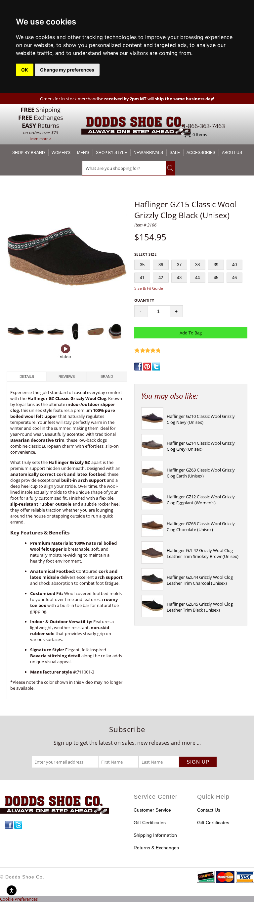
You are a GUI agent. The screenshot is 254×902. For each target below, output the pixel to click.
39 (216, 264)
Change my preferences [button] (67, 70)
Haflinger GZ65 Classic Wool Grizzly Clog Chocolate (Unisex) (201, 526)
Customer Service (152, 810)
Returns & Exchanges (156, 847)
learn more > (40, 138)
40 (234, 264)
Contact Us (208, 810)
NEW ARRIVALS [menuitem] (148, 152)
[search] (124, 168)
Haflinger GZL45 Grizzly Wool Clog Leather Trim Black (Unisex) (200, 607)
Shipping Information (155, 835)
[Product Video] (65, 352)
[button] (67, 260)
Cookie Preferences (19, 899)
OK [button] (24, 70)
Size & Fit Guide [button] (148, 288)
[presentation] (152, 428)
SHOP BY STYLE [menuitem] (111, 152)
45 (216, 277)
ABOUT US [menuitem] (232, 152)
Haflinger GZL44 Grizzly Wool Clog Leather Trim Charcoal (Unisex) (200, 580)
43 (179, 277)
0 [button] (199, 134)
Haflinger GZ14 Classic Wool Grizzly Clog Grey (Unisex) (201, 446)
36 (160, 264)
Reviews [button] (67, 376)
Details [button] (27, 376)
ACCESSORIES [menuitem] (201, 152)
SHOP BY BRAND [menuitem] (28, 152)
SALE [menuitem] (175, 152)
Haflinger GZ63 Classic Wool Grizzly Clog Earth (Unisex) (201, 473)
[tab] (27, 376)
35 (142, 264)
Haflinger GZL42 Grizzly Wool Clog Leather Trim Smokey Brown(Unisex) (202, 553)
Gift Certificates (150, 822)
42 (160, 277)
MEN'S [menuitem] (83, 152)
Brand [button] (107, 376)
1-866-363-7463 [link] (204, 126)
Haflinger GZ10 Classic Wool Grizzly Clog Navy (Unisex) (201, 419)
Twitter (18, 825)
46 (234, 277)
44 (197, 277)
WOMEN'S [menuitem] (61, 152)
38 (197, 264)
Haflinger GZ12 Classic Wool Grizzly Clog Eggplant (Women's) (201, 500)
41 (142, 277)
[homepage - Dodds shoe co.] (135, 126)
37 (179, 264)
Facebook (9, 825)
